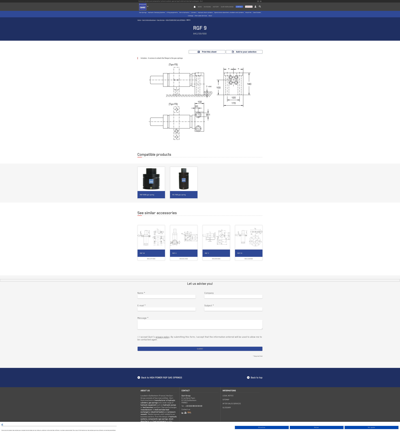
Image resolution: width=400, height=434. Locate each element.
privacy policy (162, 336)
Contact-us (186, 409)
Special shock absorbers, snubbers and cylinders (229, 12)
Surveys (249, 7)
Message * (143, 318)
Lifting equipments (172, 12)
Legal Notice (228, 396)
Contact (239, 7)
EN (260, 1)
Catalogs (190, 15)
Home (139, 20)
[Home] (195, 8)
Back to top (256, 377)
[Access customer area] (255, 8)
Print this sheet (209, 52)
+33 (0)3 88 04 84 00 (193, 406)
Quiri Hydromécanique (149, 20)
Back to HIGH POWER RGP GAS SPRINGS (161, 377)
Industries (248, 12)
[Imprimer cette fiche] (158, 228)
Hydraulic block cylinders (205, 12)
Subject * (209, 305)
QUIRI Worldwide (227, 7)
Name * (141, 293)
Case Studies (257, 12)
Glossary (227, 407)
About (210, 15)
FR (258, 1)
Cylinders (193, 12)
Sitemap (226, 400)
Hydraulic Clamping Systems (156, 12)
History (216, 7)
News (200, 7)
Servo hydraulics (184, 12)
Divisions (207, 7)
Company (209, 293)
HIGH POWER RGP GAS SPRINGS (175, 20)
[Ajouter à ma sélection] (162, 228)
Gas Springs (143, 12)
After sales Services (201, 15)
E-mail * (142, 305)
